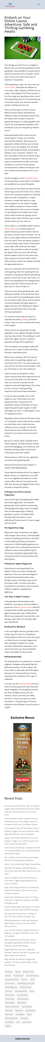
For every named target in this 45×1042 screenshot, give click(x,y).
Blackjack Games (28, 972)
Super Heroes (27, 1022)
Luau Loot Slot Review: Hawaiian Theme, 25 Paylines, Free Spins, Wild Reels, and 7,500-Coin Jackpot (21, 933)
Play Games (9, 1014)
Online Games (10, 1003)
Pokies (29, 1014)
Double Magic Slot (11, 987)
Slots (18, 1022)
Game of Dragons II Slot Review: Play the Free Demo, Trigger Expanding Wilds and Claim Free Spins (20, 881)
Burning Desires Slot (12, 979)
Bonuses (8, 976)
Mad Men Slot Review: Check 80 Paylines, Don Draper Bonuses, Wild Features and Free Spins (22, 871)
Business (24, 979)
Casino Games (10, 983)
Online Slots (19, 1010)
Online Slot (8, 1010)
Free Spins (8, 991)
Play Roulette (20, 1014)
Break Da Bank (18, 976)
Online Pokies (21, 1003)
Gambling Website (21, 991)
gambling (24, 319)
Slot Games (24, 1018)
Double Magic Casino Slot (26, 983)
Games (32, 991)
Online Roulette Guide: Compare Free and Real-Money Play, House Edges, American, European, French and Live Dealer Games (21, 821)
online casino (9, 87)
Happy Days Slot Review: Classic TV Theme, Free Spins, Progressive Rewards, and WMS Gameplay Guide (21, 900)
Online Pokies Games (12, 1007)
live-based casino (31, 178)
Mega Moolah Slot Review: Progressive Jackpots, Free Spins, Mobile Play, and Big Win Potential (20, 962)
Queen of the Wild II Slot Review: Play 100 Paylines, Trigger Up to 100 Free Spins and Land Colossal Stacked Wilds (21, 841)
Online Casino (9, 999)
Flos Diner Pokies (25, 987)
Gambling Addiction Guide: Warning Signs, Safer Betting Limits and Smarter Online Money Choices (21, 923)
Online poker (9, 229)
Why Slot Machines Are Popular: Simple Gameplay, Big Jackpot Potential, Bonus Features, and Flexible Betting (20, 943)
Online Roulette (27, 1007)
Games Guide (9, 995)
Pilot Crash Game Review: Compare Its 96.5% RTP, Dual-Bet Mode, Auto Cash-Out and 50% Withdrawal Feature (22, 850)
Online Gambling (22, 999)
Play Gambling (30, 1010)
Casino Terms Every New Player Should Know (22, 864)
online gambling (25, 683)
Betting (17, 972)
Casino (32, 979)
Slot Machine (9, 1022)
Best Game (9, 972)
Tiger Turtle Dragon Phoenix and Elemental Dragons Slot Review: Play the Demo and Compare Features (21, 890)
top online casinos (24, 607)
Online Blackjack (22, 995)
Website (8, 1026)
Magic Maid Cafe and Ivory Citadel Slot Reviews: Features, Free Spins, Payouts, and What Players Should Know (21, 952)
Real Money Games (11, 1018)
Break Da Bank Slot (32, 976)
